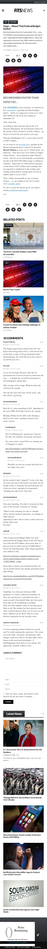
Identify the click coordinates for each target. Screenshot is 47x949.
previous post (24, 144)
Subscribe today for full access (17, 939)
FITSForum (9, 257)
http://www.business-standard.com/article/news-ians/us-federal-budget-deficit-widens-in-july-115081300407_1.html (22, 559)
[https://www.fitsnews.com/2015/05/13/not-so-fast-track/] (23, 273)
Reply (42, 342)
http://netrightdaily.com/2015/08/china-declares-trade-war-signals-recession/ (24, 450)
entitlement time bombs (18, 190)
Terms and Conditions (23, 947)
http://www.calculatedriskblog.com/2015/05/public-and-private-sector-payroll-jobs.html (23, 577)
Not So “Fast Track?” (11, 290)
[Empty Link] (41, 713)
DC (6, 22)
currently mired (14, 183)
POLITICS (13, 22)
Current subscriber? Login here (17, 942)
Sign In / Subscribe (41, 2)
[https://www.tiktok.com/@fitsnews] (38, 934)
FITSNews (8, 50)
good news (11, 110)
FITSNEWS (13, 107)
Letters (7, 292)
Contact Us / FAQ (10, 947)
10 (28, 50)
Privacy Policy (36, 947)
